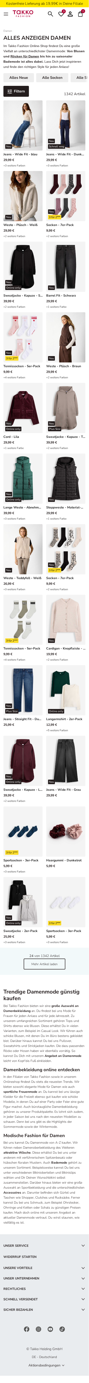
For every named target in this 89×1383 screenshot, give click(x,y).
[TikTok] (62, 1329)
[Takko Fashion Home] (23, 13)
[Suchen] (50, 13)
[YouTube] (51, 1329)
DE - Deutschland (44, 1357)
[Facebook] (27, 1329)
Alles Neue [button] (18, 77)
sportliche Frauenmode (20, 1092)
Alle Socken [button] (52, 77)
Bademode (59, 1162)
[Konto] (70, 13)
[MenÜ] (6, 13)
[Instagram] (39, 1329)
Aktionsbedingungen (44, 1365)
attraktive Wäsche (17, 1152)
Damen (7, 31)
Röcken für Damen (24, 56)
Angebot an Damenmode (63, 1056)
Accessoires (12, 1192)
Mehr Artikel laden (44, 964)
